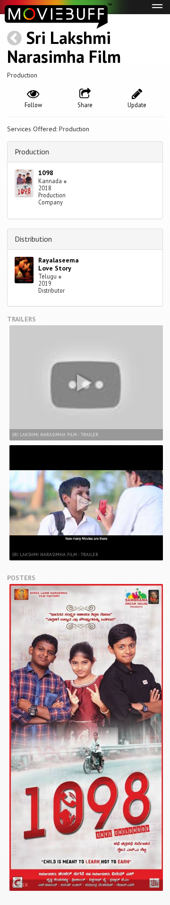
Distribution (33, 239)
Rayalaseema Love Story (58, 264)
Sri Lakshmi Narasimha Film (64, 47)
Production (32, 151)
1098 (45, 173)
